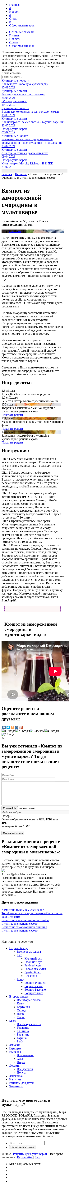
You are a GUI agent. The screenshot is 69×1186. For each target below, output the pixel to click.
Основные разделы (21, 32)
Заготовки (16, 1086)
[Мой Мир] (16, 727)
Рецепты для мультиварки (30, 1153)
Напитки (15, 231)
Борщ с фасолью (35, 989)
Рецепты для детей (21, 1082)
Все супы (31, 975)
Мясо (12, 1020)
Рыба (20, 1041)
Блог (37, 1157)
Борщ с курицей (35, 982)
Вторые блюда (18, 996)
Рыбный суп (33, 965)
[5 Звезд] (8, 734)
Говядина (23, 1027)
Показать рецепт (12, 414)
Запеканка (16, 1076)
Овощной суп (34, 962)
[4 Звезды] (51, 731)
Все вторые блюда (29, 1000)
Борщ (20, 979)
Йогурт (21, 1072)
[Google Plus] (21, 727)
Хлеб (20, 1058)
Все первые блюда (29, 951)
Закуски (14, 1044)
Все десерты (25, 1069)
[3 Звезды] (37, 731)
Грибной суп (33, 972)
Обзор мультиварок (21, 25)
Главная (14, 4)
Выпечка (15, 1051)
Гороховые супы (35, 968)
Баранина (23, 1034)
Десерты (14, 1065)
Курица (22, 1038)
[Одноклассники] (12, 727)
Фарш (21, 1017)
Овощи (21, 1010)
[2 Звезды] (22, 731)
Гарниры (15, 1048)
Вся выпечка (25, 1055)
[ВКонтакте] (4, 727)
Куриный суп (33, 958)
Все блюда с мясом (29, 1024)
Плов (20, 1013)
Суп (19, 955)
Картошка (23, 1006)
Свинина (23, 1031)
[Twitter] (8, 727)
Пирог (21, 1062)
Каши (20, 1003)
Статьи (13, 18)
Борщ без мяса (34, 993)
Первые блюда (18, 948)
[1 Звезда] (8, 731)
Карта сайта (25, 1157)
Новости (15, 11)
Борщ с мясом (34, 986)
